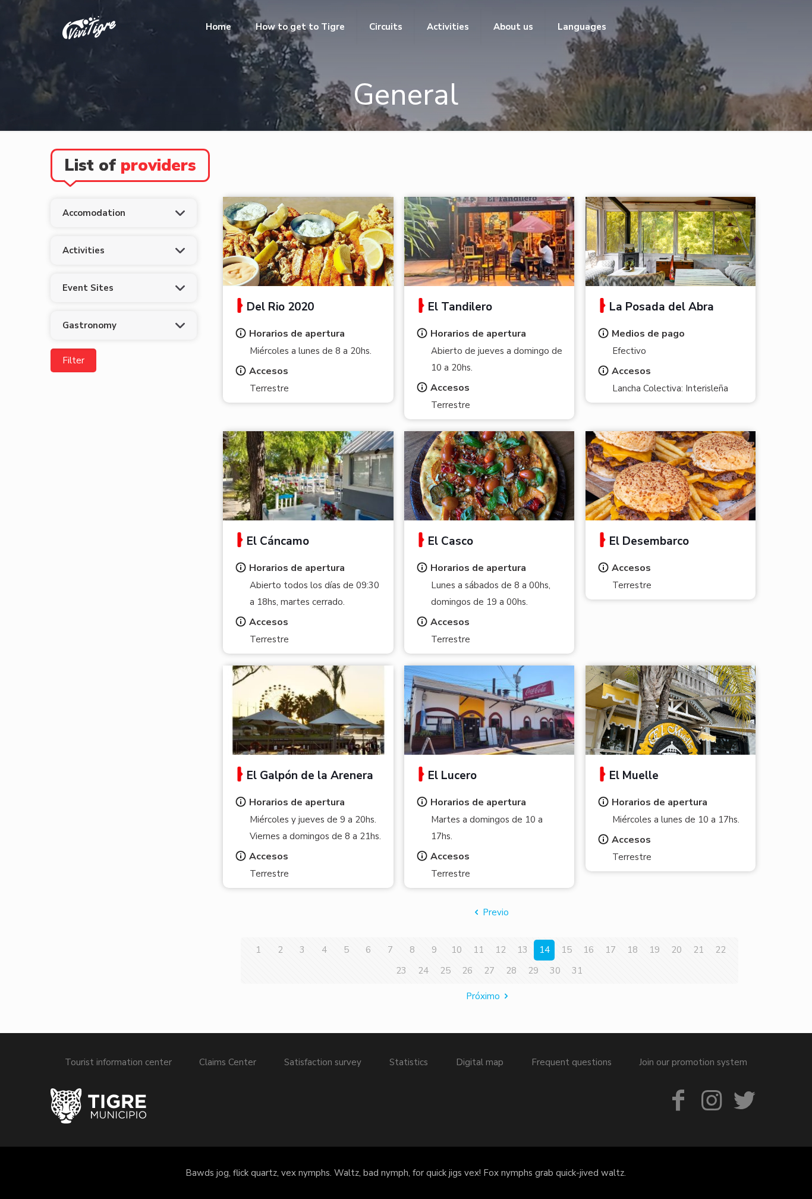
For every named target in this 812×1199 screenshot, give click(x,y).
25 (445, 971)
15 (566, 950)
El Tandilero (460, 307)
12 (500, 950)
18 (632, 950)
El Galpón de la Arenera (310, 775)
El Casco (450, 541)
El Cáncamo (278, 541)
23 (401, 971)
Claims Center (227, 1062)
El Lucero (452, 775)
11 (478, 950)
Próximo (483, 996)
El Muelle (634, 775)
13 (522, 950)
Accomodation (93, 213)
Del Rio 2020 (280, 307)
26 (467, 971)
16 (588, 950)
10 (456, 950)
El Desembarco (649, 541)
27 (489, 971)
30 (555, 971)
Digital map (479, 1062)
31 (577, 971)
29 (533, 971)
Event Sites (88, 288)
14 (544, 950)
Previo (496, 912)
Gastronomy (89, 325)
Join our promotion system (693, 1062)
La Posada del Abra (661, 307)
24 (423, 971)
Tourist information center (118, 1062)
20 (676, 950)
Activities (83, 250)
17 (610, 950)
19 (654, 950)
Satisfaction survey (322, 1062)
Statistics (408, 1062)
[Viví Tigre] (89, 27)
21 (698, 950)
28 (511, 971)
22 (720, 950)
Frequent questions (571, 1062)
